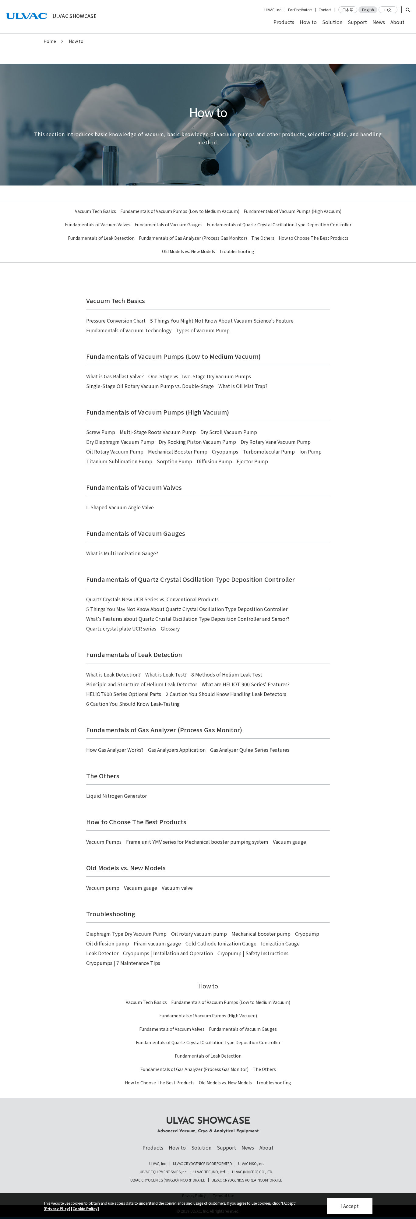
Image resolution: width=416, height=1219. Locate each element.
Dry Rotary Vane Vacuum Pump (276, 441)
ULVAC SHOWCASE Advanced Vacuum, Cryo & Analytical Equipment (208, 1125)
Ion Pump (310, 451)
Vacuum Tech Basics (95, 211)
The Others (262, 238)
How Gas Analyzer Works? (114, 749)
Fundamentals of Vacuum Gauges (169, 224)
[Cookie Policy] (85, 1208)
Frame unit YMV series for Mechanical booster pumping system (197, 841)
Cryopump (307, 933)
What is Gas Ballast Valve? (115, 376)
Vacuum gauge (289, 841)
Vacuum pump (102, 887)
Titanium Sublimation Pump (119, 461)
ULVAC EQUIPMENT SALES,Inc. (163, 1172)
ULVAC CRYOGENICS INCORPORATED (202, 1163)
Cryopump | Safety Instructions (252, 953)
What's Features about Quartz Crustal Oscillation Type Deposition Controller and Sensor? (187, 618)
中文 (388, 9)
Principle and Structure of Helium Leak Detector (141, 684)
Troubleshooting (236, 251)
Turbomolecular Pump (269, 451)
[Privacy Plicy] (57, 1208)
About (397, 22)
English (368, 9)
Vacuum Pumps (104, 841)
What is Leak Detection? (113, 674)
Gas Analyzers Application (177, 749)
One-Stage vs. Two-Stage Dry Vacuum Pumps (199, 376)
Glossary (170, 628)
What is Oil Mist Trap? (242, 386)
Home (50, 41)
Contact (325, 10)
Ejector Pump (252, 461)
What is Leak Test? (166, 674)
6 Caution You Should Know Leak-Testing (133, 703)
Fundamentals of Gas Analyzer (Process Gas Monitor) (193, 238)
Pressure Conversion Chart (116, 320)
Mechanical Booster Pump (177, 451)
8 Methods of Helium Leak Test (226, 674)
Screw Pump (100, 432)
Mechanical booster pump (261, 933)
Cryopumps (225, 451)
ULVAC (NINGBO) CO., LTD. (252, 1172)
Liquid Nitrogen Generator (116, 795)
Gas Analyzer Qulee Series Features (249, 749)
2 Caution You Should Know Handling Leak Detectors (226, 694)
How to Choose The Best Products (313, 238)
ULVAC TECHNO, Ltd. (209, 1172)
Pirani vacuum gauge (157, 943)
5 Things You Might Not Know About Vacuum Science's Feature (222, 320)
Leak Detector (102, 953)
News (378, 22)
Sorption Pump (174, 461)
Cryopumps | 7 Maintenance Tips (123, 962)
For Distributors (300, 10)
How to (308, 22)
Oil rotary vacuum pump (199, 933)
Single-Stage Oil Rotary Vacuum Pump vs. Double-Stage (150, 386)
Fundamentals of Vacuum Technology (128, 330)
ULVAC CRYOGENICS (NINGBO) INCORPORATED (167, 1180)
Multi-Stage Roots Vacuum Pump (158, 432)
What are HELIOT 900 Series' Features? (246, 684)
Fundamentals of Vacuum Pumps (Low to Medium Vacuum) (179, 211)
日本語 (347, 9)
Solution (332, 22)
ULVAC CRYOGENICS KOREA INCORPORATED (247, 1180)
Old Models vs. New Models (188, 251)
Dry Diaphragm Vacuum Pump (120, 441)
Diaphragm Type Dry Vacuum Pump (126, 933)
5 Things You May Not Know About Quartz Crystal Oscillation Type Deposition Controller (186, 609)
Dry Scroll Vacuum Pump (228, 432)
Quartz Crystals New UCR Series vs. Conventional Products (152, 599)
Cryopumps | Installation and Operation (168, 953)
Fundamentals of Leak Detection (101, 238)
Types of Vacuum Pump (203, 330)
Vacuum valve (177, 887)
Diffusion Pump (214, 461)
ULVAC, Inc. (273, 10)
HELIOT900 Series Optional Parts (123, 694)
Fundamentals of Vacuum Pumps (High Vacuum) (292, 211)
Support (357, 22)
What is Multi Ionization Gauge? (122, 553)
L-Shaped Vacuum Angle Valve (120, 507)
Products (283, 22)
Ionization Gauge (280, 943)
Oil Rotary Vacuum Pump (114, 451)
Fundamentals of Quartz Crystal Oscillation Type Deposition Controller (279, 224)
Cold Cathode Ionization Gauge (220, 943)
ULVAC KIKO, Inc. (251, 1163)
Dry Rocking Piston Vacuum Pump (197, 441)
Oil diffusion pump (107, 943)
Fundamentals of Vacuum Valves (97, 224)
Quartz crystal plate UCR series (121, 628)
